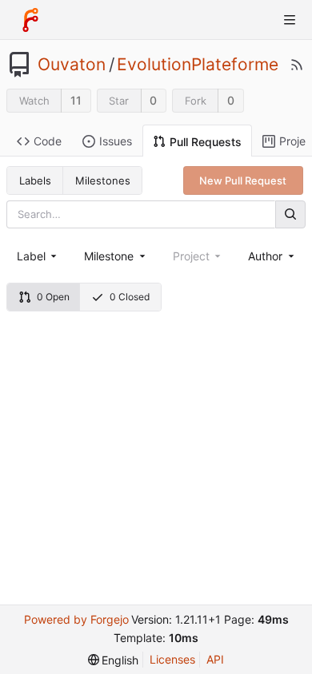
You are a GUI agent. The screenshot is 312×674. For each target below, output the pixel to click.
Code (48, 141)
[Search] (290, 214)
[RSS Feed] (297, 64)
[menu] (113, 660)
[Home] (30, 20)
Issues (115, 141)
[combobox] (38, 256)
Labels (35, 180)
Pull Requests (206, 142)
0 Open (53, 297)
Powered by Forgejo (76, 619)
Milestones (102, 180)
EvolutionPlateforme (197, 65)
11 (76, 100)
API (215, 659)
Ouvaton (72, 65)
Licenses (172, 659)
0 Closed (130, 297)
